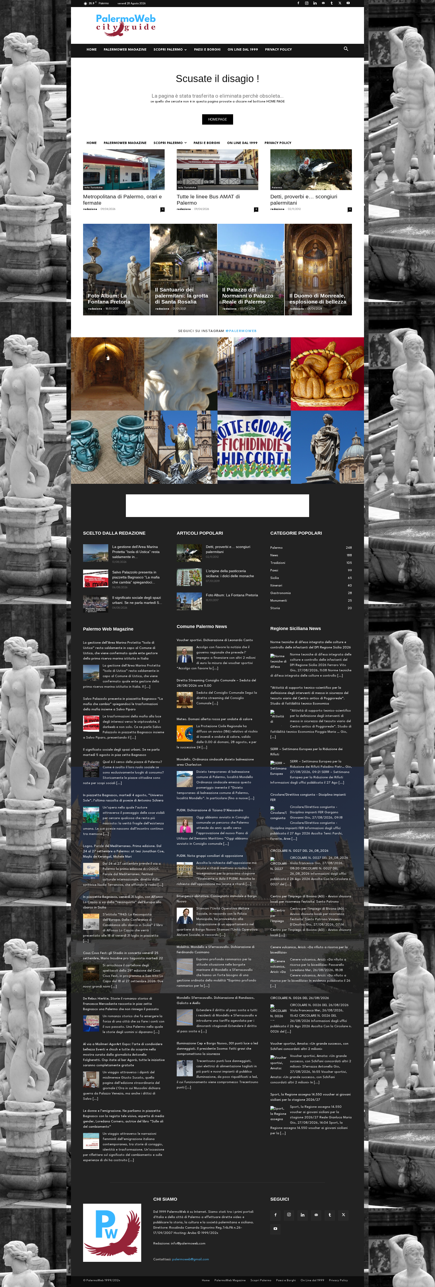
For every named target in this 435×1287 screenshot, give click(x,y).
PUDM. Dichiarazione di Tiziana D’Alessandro (210, 810)
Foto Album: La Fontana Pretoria (232, 595)
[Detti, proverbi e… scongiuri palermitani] (311, 169)
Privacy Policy (278, 49)
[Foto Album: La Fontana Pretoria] (189, 601)
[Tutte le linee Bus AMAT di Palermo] (217, 169)
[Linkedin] (315, 3)
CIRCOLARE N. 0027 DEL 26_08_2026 (299, 805)
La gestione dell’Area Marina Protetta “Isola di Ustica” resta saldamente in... (136, 552)
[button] (346, 50)
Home (92, 49)
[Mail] (323, 3)
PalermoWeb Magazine (125, 49)
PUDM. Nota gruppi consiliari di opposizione (210, 856)
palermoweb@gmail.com (190, 1259)
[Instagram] (306, 3)
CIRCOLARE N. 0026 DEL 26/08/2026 (299, 952)
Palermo (277, 188)
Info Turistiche (93, 188)
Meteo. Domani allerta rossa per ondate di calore (214, 719)
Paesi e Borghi (207, 49)
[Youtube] (348, 3)
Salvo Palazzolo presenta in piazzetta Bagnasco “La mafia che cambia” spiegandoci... (136, 577)
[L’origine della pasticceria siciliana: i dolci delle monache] (189, 577)
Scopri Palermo (168, 49)
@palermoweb (241, 331)
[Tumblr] (331, 3)
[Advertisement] (260, 25)
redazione (90, 209)
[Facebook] (298, 3)
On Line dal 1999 (243, 49)
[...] (147, 686)
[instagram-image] (107, 374)
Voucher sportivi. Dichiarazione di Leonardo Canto (215, 640)
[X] (340, 3)
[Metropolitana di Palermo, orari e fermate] (124, 169)
